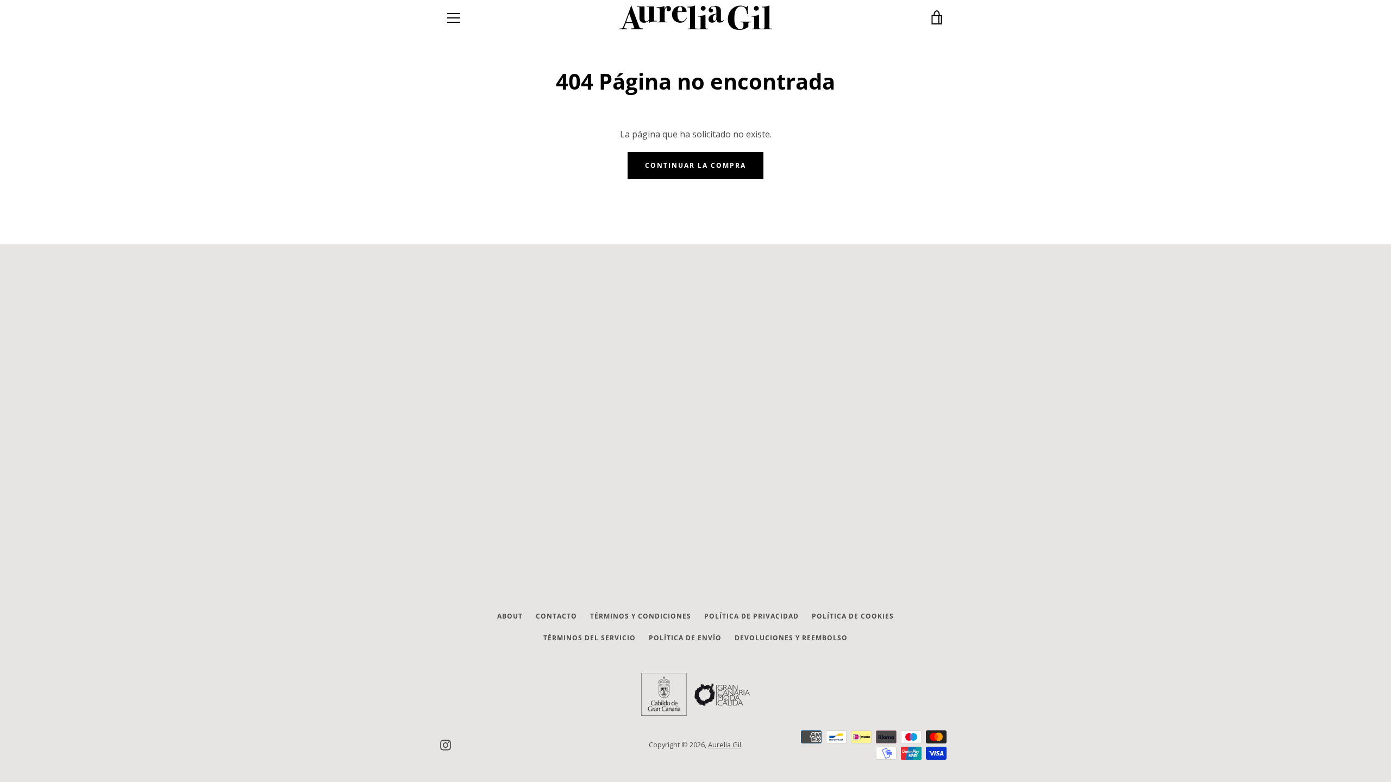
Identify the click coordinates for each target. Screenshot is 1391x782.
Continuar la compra (695, 165)
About (510, 616)
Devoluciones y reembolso (791, 637)
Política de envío (685, 637)
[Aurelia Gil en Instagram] (445, 744)
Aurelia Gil (724, 744)
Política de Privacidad (751, 616)
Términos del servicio (589, 637)
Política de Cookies (853, 616)
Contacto (556, 616)
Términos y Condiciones (640, 616)
